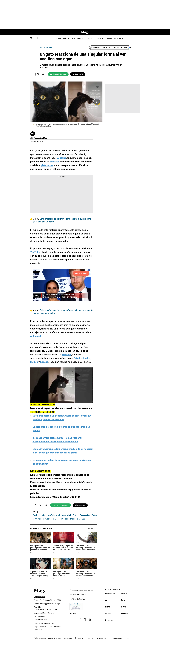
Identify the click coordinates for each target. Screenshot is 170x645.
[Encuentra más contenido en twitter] (38, 74)
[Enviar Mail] (31, 138)
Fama (107, 607)
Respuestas (110, 593)
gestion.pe (68, 638)
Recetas (124, 613)
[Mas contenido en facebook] (79, 619)
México (73, 519)
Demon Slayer (118, 38)
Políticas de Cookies (77, 599)
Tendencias (85, 515)
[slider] (66, 105)
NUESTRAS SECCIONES (112, 590)
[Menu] (32, 32)
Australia (49, 519)
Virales (108, 613)
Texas (73, 38)
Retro (123, 607)
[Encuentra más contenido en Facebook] (33, 74)
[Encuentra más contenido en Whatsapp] (43, 74)
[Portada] (39, 595)
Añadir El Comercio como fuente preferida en (110, 47)
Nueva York (80, 38)
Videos (124, 593)
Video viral (66, 515)
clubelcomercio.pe (54, 638)
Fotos (75, 515)
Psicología (90, 38)
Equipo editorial (39, 597)
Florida (58, 38)
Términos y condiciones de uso (81, 590)
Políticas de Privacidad (78, 594)
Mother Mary (99, 38)
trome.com (89, 638)
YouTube (36, 515)
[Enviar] (31, 38)
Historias (109, 620)
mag (127, 638)
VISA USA (109, 38)
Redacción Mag (40, 138)
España (82, 519)
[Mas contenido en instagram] (90, 619)
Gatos (94, 515)
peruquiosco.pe (117, 638)
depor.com (79, 638)
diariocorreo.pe (103, 638)
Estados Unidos (61, 519)
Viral (44, 515)
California (66, 38)
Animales (39, 519)
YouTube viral (54, 515)
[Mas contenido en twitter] (85, 619)
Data (123, 600)
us (106, 600)
